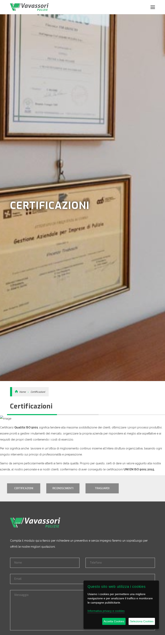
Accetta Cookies (114, 621)
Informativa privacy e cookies (106, 610)
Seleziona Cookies (142, 621)
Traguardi (102, 488)
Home (22, 392)
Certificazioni (38, 392)
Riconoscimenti (63, 488)
